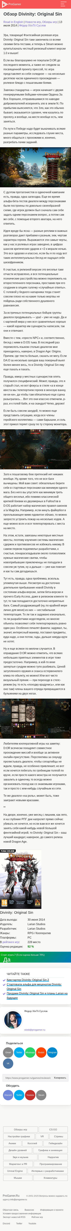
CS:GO (53, 1129)
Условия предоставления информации (22, 1213)
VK (8, 1063)
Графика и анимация (50, 1150)
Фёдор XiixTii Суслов (32, 25)
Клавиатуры (50, 1177)
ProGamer (14, 4)
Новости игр (33, 22)
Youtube (30, 1095)
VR (42, 1136)
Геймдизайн (55, 1143)
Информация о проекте (51, 1210)
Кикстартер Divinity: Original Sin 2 (28, 979)
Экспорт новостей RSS (14, 1217)
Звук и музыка (20, 1157)
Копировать (59, 1076)
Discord (8, 1095)
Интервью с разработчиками (48, 1171)
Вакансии (29, 1210)
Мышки (18, 1177)
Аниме (12, 1143)
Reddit (41, 1052)
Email (8, 1052)
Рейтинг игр (37, 1217)
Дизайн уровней (18, 1150)
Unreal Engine (15, 1171)
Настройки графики (19, 1136)
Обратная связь (10, 1210)
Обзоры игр (49, 22)
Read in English (13, 22)
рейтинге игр (11, 942)
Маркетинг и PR (18, 1164)
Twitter (19, 1052)
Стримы (58, 1136)
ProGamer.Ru (11, 1195)
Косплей (32, 1143)
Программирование (51, 1164)
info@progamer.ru (18, 1199)
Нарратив (53, 1157)
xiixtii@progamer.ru (34, 1029)
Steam (41, 1095)
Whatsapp (30, 1052)
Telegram (52, 1052)
